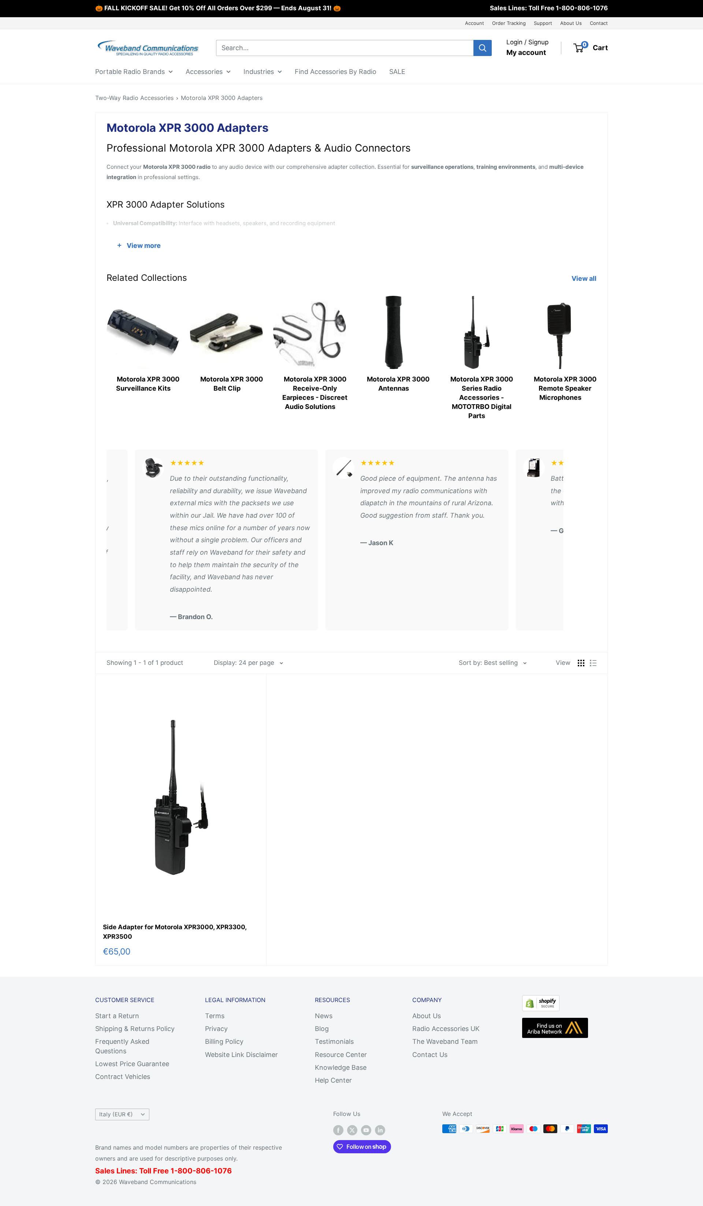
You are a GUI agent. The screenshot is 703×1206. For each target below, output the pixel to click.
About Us (571, 23)
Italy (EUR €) (116, 1114)
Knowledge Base (341, 1067)
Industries (258, 71)
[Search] (482, 48)
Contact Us (429, 1054)
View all (585, 278)
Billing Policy (224, 1041)
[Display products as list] (593, 663)
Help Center (333, 1080)
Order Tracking (509, 23)
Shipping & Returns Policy (135, 1028)
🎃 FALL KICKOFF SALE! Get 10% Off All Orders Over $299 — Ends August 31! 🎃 (218, 8)
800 (185, 1170)
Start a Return (117, 1016)
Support (543, 23)
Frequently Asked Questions (122, 1046)
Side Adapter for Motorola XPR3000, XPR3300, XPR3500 (174, 931)
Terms (214, 1016)
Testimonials (334, 1041)
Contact (599, 23)
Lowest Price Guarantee (132, 1064)
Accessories (204, 71)
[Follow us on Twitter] (352, 1129)
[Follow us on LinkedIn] (380, 1129)
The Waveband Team (445, 1041)
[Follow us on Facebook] (338, 1129)
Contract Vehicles (122, 1076)
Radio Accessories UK (446, 1028)
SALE (397, 71)
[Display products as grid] (581, 663)
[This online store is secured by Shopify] (540, 1001)
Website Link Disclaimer (241, 1054)
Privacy (216, 1028)
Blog (322, 1028)
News (323, 1016)
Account (474, 23)
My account (526, 52)
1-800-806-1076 (582, 8)
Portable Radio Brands (130, 71)
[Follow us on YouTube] (366, 1129)
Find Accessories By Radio (335, 71)
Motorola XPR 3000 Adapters (222, 97)
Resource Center (341, 1054)
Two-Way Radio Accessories (134, 97)
